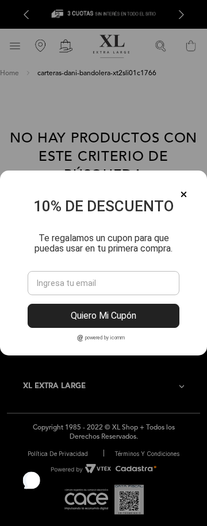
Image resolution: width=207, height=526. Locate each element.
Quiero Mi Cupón (103, 315)
